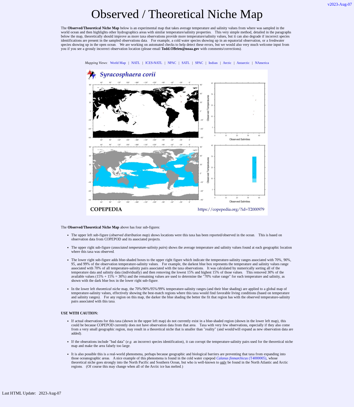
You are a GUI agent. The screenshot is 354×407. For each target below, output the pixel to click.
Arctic (227, 63)
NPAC (172, 63)
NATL (135, 63)
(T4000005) (241, 358)
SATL (186, 63)
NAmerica (262, 63)
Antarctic (243, 63)
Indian (213, 63)
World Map (118, 63)
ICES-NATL (153, 63)
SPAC (199, 63)
